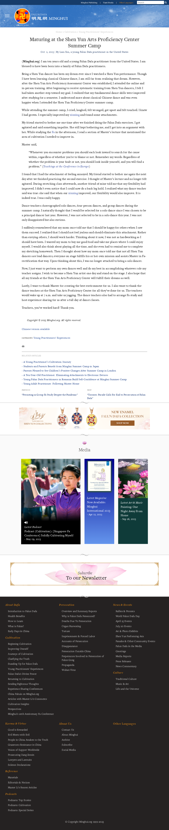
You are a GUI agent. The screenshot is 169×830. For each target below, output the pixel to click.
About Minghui (70, 734)
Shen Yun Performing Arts (130, 636)
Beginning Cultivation (19, 643)
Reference (11, 771)
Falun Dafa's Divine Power (22, 673)
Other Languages (126, 2)
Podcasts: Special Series (21, 810)
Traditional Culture (126, 678)
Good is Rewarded (18, 729)
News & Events (122, 605)
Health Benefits (16, 616)
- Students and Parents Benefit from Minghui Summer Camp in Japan (60, 366)
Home (59, 31)
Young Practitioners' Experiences (96, 31)
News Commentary (126, 666)
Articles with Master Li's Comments (27, 698)
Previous (26, 390)
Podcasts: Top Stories (19, 800)
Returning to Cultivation (21, 678)
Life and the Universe (127, 688)
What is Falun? (16, 626)
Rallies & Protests (125, 611)
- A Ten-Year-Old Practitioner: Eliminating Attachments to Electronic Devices (65, 375)
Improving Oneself (18, 648)
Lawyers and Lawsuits (20, 759)
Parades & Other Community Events (135, 641)
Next (89, 390)
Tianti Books (108, 2)
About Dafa (12, 605)
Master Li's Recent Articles (22, 787)
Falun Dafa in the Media (129, 646)
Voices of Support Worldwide (23, 749)
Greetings (121, 651)
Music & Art (122, 683)
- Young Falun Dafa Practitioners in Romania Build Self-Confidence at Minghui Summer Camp (74, 379)
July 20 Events (123, 626)
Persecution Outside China (76, 651)
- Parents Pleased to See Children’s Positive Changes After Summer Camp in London (69, 370)
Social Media (69, 749)
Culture (118, 673)
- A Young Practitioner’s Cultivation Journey (46, 362)
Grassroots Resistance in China (24, 744)
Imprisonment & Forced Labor (78, 636)
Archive (66, 739)
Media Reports (123, 656)
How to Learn (15, 621)
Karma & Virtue (15, 723)
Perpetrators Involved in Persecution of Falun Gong (83, 657)
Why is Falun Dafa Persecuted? (78, 616)
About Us (65, 723)
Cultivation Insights (18, 704)
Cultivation (70, 31)
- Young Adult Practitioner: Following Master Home (50, 383)
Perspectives (14, 708)
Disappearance (70, 646)
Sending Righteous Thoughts (23, 683)
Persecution (66, 605)
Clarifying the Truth (19, 658)
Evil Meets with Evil (19, 734)
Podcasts (11, 794)
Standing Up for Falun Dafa (23, 663)
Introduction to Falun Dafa (22, 611)
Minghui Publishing (89, 2)
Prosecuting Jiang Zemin (21, 754)
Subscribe (67, 744)
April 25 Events (124, 621)
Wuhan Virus (69, 669)
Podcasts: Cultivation (19, 805)
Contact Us (68, 729)
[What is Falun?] (22, 16)
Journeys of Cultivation (20, 653)
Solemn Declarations (19, 764)
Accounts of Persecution (75, 641)
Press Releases (123, 661)
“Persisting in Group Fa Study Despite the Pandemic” (50, 394)
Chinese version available (36, 329)
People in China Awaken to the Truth (28, 739)
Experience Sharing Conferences (25, 688)
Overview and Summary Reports (79, 611)
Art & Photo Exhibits (127, 631)
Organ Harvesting (71, 626)
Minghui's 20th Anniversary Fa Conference (31, 713)
